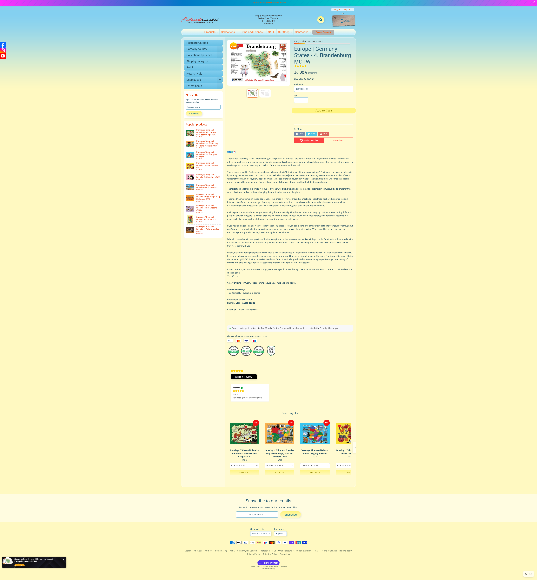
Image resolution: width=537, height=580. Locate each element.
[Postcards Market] (202, 20)
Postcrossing (221, 550)
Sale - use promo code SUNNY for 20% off (268, 2)
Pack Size (298, 84)
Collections (229, 32)
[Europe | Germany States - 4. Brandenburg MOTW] (252, 93)
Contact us (303, 32)
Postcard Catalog (197, 42)
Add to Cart (244, 472)
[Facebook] (3, 45)
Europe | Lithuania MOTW (34, 561)
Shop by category (197, 61)
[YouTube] (3, 56)
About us (198, 550)
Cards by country (204, 49)
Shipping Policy (270, 554)
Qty (295, 95)
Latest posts (204, 86)
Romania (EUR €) (259, 533)
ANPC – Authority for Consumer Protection (250, 550)
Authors (209, 550)
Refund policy (345, 550)
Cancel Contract (323, 32)
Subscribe (194, 113)
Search (188, 550)
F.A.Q (316, 550)
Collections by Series (204, 55)
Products (211, 32)
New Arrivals (194, 73)
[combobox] (244, 465)
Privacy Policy (253, 554)
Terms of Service (329, 550)
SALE (271, 32)
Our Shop (285, 32)
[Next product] (355, 447)
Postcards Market (267, 566)
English (279, 533)
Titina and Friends (253, 32)
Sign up (347, 9)
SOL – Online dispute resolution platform (291, 550)
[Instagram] (3, 50)
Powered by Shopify (268, 569)
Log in (337, 9)
